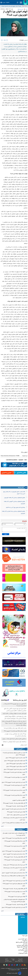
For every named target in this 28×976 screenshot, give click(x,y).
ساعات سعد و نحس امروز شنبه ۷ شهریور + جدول (14, 854)
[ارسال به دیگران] (7, 40)
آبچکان (25, 951)
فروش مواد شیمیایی (22, 945)
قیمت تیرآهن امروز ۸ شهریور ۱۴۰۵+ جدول (15, 763)
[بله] (6, 965)
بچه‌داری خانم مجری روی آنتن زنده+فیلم (15, 507)
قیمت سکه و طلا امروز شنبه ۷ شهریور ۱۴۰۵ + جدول (13, 838)
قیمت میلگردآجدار (22, 950)
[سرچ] (17, 2)
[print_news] (2, 40)
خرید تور (25, 944)
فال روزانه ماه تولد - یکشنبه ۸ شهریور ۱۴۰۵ (15, 806)
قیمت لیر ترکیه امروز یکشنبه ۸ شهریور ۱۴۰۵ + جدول (13, 782)
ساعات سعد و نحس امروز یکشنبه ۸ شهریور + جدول (13, 809)
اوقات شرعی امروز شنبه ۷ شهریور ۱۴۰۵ (16, 896)
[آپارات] (9, 965)
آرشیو (2, 826)
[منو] (21, 2)
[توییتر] (16, 965)
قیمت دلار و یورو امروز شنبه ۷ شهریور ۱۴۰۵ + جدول (13, 851)
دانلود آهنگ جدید (22, 939)
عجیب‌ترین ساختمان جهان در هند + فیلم (16, 814)
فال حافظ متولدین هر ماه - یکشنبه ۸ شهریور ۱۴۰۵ (14, 803)
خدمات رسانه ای (8, 961)
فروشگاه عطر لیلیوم (22, 947)
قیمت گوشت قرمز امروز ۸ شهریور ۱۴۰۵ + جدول (14, 760)
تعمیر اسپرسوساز (22, 953)
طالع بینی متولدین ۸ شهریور (18, 800)
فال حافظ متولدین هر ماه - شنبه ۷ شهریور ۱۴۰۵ (14, 857)
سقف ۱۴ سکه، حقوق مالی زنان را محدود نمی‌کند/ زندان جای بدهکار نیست (11, 6)
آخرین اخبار (19, 749)
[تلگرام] (11, 965)
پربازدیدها (19, 829)
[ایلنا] (25, 2)
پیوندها (7, 960)
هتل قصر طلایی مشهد (21, 942)
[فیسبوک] (19, 965)
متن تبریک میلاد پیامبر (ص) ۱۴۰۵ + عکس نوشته (14, 865)
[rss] (24, 965)
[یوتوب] (22, 965)
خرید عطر (25, 948)
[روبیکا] (3, 965)
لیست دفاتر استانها (19, 961)
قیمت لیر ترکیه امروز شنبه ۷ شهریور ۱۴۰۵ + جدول (14, 880)
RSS (13, 960)
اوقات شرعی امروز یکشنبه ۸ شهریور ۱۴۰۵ (16, 812)
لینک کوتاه (24, 456)
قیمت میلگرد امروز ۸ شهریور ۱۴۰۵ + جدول (15, 766)
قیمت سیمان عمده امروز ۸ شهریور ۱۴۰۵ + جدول (14, 769)
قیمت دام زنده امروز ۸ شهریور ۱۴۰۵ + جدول (15, 757)
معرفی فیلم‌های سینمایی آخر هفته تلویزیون (14, 497)
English (7, 2)
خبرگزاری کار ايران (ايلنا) (15, 968)
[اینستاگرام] (14, 965)
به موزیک (24, 940)
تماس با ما (20, 958)
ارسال (5, 534)
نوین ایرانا (24, 935)
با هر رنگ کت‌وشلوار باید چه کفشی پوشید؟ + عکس (13, 822)
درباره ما (13, 958)
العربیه (3, 2)
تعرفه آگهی (20, 960)
